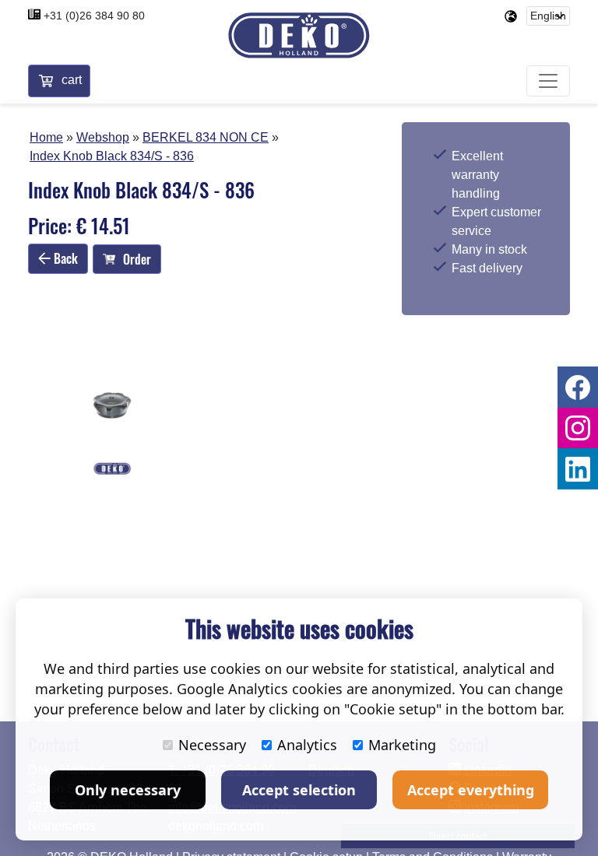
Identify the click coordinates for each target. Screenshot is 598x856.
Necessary (212, 744)
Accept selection (299, 790)
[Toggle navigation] (548, 80)
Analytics (307, 744)
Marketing (402, 744)
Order (137, 259)
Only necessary (128, 790)
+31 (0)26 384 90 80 (94, 15)
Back (64, 258)
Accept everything (470, 790)
